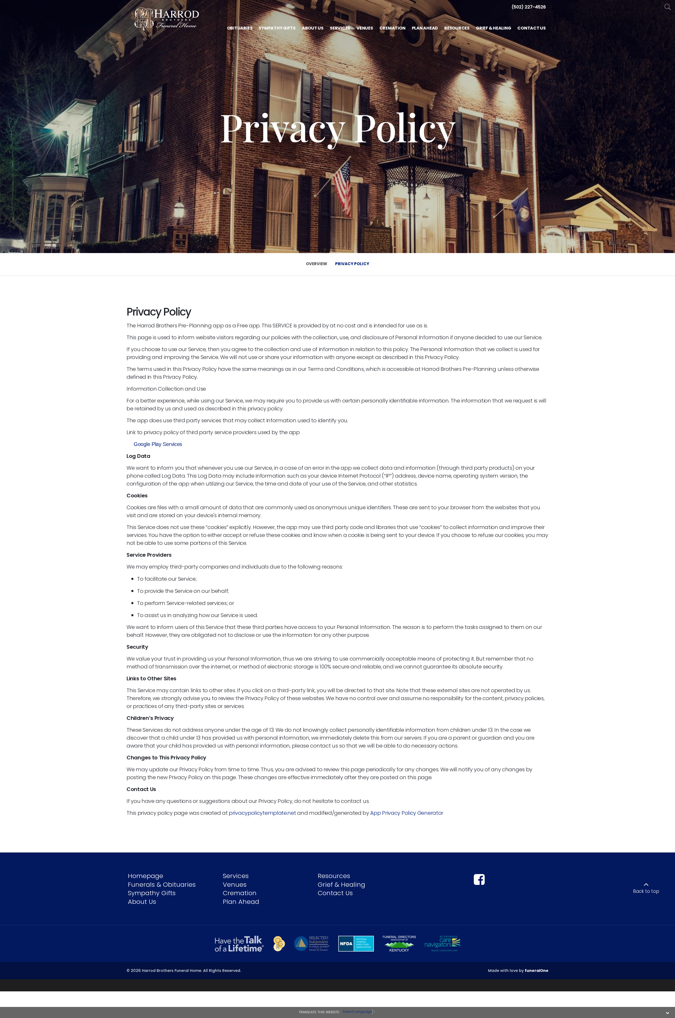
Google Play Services (158, 444)
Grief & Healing (341, 884)
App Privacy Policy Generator (406, 813)
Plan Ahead (241, 901)
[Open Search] (667, 7)
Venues (235, 884)
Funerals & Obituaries (162, 884)
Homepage (145, 875)
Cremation (240, 893)
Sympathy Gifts (152, 893)
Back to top (646, 891)
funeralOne (536, 970)
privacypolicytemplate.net (262, 813)
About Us (142, 901)
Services (236, 875)
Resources (334, 875)
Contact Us (335, 893)
